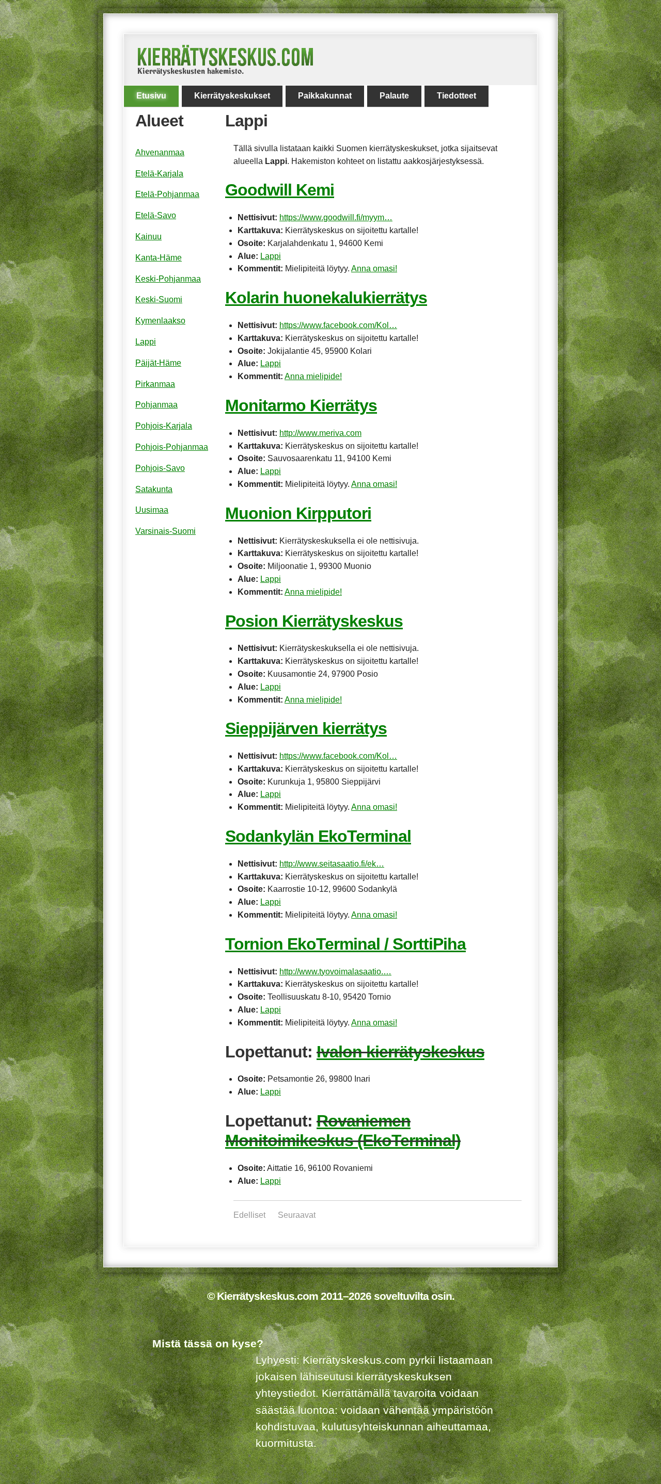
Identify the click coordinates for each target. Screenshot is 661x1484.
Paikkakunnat (325, 95)
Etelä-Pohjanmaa (167, 194)
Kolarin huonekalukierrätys (326, 297)
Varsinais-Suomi (165, 531)
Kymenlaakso (160, 320)
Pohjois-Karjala (163, 425)
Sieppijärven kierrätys (306, 728)
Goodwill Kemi (279, 190)
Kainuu (148, 236)
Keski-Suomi (158, 299)
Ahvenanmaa (159, 152)
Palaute (394, 95)
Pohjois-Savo (160, 468)
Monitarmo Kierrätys (301, 405)
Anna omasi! (374, 268)
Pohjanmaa (156, 404)
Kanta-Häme (158, 257)
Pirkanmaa (155, 384)
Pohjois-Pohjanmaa (171, 447)
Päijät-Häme (158, 362)
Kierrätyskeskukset (232, 95)
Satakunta (153, 489)
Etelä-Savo (155, 215)
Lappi (270, 256)
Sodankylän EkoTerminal (318, 836)
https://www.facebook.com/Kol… (338, 325)
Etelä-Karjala (159, 173)
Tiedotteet (456, 95)
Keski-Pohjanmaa (168, 278)
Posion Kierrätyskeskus (314, 621)
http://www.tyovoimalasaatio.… (335, 971)
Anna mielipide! (313, 376)
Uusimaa (151, 509)
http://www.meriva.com (320, 433)
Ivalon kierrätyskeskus (400, 1051)
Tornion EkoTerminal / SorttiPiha (345, 944)
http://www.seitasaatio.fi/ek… (331, 863)
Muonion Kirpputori (298, 513)
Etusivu (151, 95)
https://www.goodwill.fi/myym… (335, 217)
